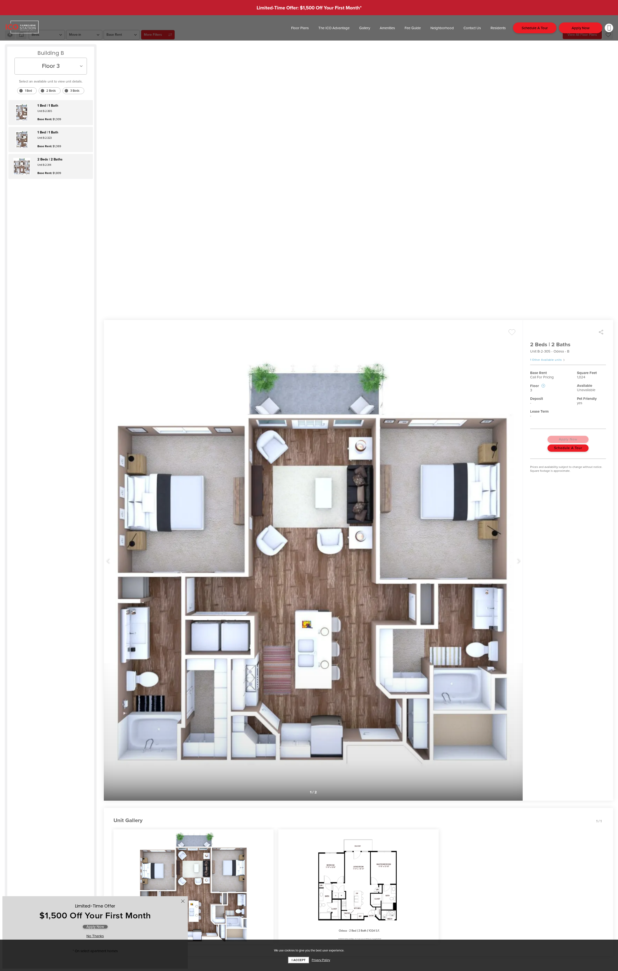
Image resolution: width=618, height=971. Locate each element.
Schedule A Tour (568, 448)
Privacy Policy (321, 960)
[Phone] (609, 28)
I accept (299, 960)
